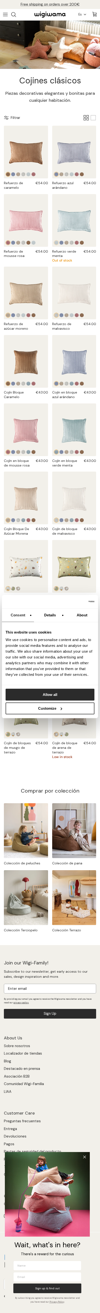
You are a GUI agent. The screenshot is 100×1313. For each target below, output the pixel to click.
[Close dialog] (85, 1157)
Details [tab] (50, 615)
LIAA (7, 1091)
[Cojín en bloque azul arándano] (13, 383)
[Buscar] (16, 14)
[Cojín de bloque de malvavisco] (23, 383)
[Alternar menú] (5, 14)
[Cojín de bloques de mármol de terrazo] (13, 734)
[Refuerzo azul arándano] (13, 174)
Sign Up (50, 1013)
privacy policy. (21, 1002)
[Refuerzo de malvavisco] (23, 174)
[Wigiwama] (50, 14)
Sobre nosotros (17, 1045)
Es (80, 14)
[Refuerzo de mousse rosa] (33, 174)
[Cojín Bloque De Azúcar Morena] (18, 383)
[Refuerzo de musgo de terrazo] (13, 588)
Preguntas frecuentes (22, 1121)
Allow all (50, 695)
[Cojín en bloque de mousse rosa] (33, 383)
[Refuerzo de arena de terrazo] (18, 588)
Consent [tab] (18, 615)
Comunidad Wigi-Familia (24, 1083)
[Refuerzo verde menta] (28, 174)
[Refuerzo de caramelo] (26, 152)
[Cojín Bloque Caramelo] (26, 361)
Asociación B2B (17, 1076)
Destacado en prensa (22, 1068)
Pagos (9, 1144)
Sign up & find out (47, 1288)
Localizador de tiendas (23, 1053)
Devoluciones (15, 1136)
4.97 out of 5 (58, 6)
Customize (47, 708)
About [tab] (82, 615)
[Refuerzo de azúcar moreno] (18, 174)
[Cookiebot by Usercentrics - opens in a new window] (73, 601)
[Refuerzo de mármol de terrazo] (26, 566)
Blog (7, 1061)
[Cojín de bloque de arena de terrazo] (18, 734)
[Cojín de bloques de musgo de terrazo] (8, 734)
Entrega (10, 1128)
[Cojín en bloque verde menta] (28, 383)
